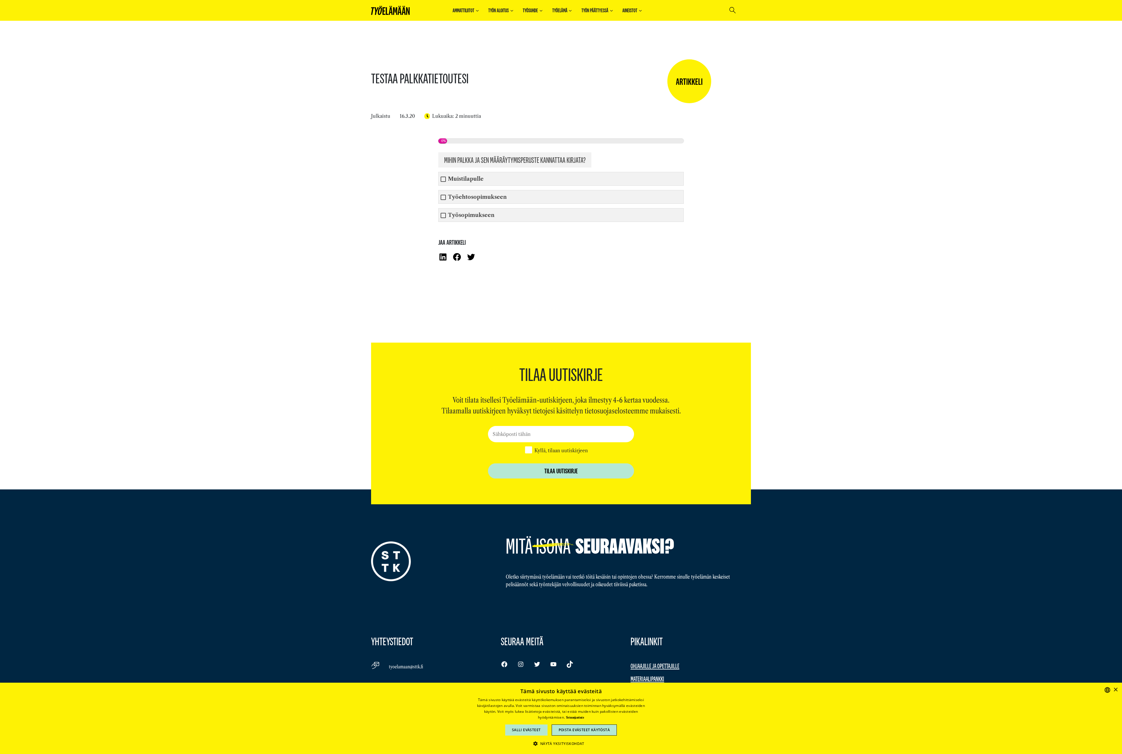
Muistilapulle (466, 179)
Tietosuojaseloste (575, 717)
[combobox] (1107, 690)
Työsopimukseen (471, 215)
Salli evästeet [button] (526, 729)
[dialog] (561, 718)
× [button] (1115, 690)
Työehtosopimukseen (477, 197)
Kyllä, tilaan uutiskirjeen (561, 450)
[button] (561, 743)
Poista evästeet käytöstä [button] (584, 729)
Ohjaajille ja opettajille (655, 665)
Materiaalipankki (647, 678)
